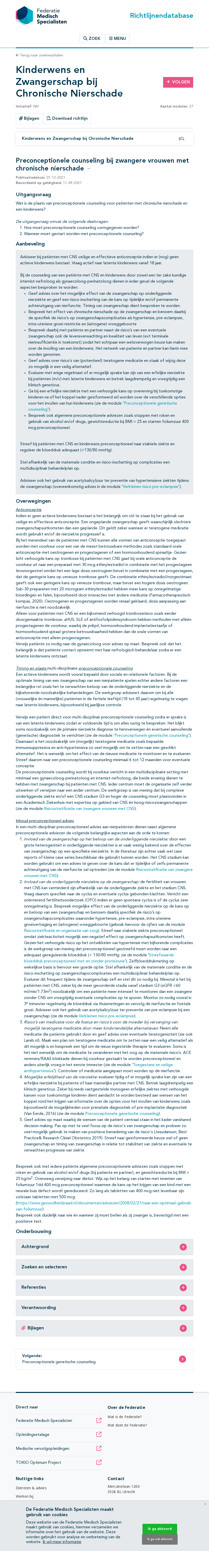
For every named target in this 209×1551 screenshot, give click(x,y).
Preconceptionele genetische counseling (151, 736)
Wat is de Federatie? (125, 1416)
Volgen (181, 82)
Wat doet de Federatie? (127, 1425)
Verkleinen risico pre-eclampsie (150, 487)
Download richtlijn (69, 119)
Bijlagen (31, 119)
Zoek (93, 39)
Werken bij (25, 1496)
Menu (120, 39)
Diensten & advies (31, 1487)
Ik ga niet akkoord (159, 1539)
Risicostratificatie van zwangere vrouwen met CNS (89, 809)
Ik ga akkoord (160, 1529)
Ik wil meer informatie (62, 1542)
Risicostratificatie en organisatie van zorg (61, 931)
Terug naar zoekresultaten (41, 55)
